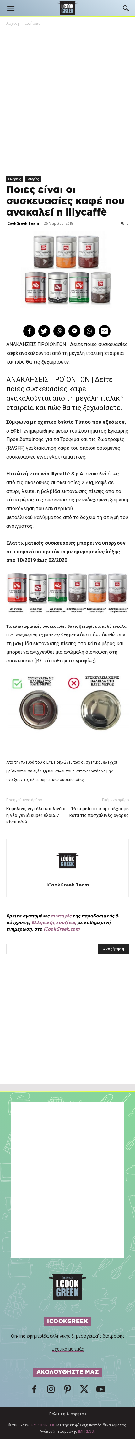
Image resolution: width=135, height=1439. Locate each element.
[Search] (126, 8)
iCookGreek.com (62, 929)
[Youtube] (100, 1391)
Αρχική (12, 23)
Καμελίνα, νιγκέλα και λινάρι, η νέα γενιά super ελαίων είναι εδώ (36, 815)
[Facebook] (34, 1391)
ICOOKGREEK (42, 1425)
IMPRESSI (86, 1431)
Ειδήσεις (32, 23)
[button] (11, 8)
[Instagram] (51, 1391)
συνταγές (61, 916)
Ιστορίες (33, 179)
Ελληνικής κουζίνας (53, 922)
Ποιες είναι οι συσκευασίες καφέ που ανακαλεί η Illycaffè (65, 201)
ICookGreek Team (22, 223)
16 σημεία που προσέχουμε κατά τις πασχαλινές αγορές (99, 812)
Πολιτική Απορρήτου (67, 1414)
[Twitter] (84, 1391)
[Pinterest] (67, 1391)
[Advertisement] (67, 1033)
